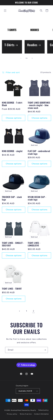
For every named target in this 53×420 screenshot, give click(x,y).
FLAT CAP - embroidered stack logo (39, 152)
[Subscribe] (45, 350)
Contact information (41, 414)
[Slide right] (32, 58)
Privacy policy (12, 414)
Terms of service (26, 414)
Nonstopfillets (16, 410)
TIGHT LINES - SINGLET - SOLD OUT (13, 244)
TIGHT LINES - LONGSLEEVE (34, 244)
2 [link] (33, 311)
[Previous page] (19, 311)
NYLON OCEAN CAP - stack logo (37, 198)
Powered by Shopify (28, 410)
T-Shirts (10, 45)
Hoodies (32, 45)
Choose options (13, 118)
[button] (5, 10)
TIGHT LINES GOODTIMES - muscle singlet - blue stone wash (39, 105)
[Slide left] (21, 58)
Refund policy (43, 410)
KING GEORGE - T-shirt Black (12, 104)
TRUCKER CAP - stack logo (12, 198)
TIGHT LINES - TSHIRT (12, 288)
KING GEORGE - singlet (12, 151)
